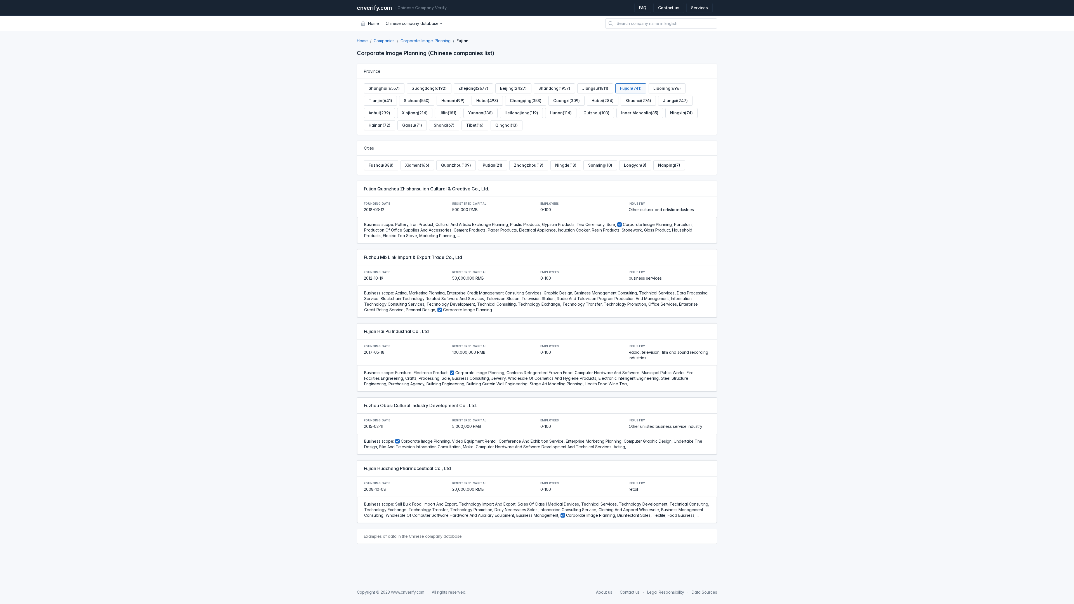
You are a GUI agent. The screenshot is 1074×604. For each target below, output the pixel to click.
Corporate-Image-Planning (426, 40)
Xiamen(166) (417, 165)
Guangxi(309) (566, 100)
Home (362, 40)
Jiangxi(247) (675, 100)
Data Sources (704, 592)
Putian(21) (492, 165)
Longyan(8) (635, 165)
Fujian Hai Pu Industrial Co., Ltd (396, 331)
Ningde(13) (565, 165)
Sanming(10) (600, 165)
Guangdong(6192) (429, 88)
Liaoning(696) (667, 88)
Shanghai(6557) (384, 88)
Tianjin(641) (380, 100)
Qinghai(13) (506, 125)
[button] (413, 23)
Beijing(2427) (513, 88)
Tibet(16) (475, 125)
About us (604, 592)
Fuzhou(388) (381, 165)
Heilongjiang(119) (521, 112)
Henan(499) (453, 100)
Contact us (668, 7)
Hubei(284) (603, 100)
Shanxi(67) (444, 125)
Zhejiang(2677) (473, 88)
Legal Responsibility (665, 592)
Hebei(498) (487, 100)
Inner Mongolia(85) (639, 112)
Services (699, 7)
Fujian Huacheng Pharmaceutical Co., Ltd (407, 468)
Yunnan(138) (480, 112)
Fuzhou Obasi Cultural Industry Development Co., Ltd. (420, 405)
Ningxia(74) (681, 112)
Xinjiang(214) (415, 112)
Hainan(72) (379, 125)
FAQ (642, 7)
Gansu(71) (412, 125)
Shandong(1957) (554, 88)
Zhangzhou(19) (528, 165)
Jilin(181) (447, 112)
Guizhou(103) (596, 112)
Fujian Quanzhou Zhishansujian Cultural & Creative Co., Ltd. (426, 189)
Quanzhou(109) (456, 165)
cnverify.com (374, 8)
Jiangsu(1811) (595, 88)
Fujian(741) (631, 88)
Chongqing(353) (525, 100)
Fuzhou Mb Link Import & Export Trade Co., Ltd (413, 257)
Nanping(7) (669, 165)
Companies (384, 40)
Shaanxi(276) (638, 100)
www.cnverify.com (407, 592)
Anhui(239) (379, 112)
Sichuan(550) (417, 100)
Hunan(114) (561, 112)
